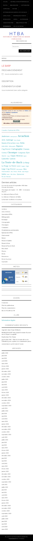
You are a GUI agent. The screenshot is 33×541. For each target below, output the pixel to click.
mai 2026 (4, 358)
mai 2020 (4, 524)
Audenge (9, 140)
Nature (14, 8)
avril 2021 (4, 495)
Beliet (18, 143)
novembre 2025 (6, 374)
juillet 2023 (5, 440)
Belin (22, 143)
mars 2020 (5, 529)
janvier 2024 (5, 424)
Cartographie (25, 5)
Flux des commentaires (8, 308)
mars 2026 (5, 363)
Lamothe (5, 159)
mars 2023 (5, 447)
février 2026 (5, 366)
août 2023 (4, 437)
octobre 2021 (5, 479)
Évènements (7, 26)
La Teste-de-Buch (12, 162)
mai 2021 (4, 492)
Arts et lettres (6, 211)
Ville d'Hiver (13, 174)
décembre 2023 (6, 426)
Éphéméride (20, 174)
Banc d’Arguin (17, 140)
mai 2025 (4, 384)
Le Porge (5, 166)
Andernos (6, 136)
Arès (3, 140)
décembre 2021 (6, 474)
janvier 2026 (5, 369)
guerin (4, 339)
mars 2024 (5, 421)
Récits (3, 254)
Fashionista (12, 538)
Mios (25, 169)
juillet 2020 (5, 519)
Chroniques (5, 225)
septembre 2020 (6, 513)
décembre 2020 (6, 505)
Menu (4, 58)
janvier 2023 (5, 453)
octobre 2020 (6, 511)
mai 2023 (4, 445)
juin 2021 (4, 490)
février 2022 (5, 469)
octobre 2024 (6, 403)
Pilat (12, 171)
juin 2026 (4, 355)
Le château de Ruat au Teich (10, 194)
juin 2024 (4, 413)
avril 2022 (4, 463)
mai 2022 (4, 461)
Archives (4, 209)
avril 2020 (4, 526)
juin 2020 (4, 521)
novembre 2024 (6, 400)
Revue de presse (18, 26)
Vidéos (15, 19)
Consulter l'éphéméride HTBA (10, 130)
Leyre (19, 166)
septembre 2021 (6, 482)
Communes (6, 8)
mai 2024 (4, 416)
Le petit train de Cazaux (16, 344)
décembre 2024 (6, 397)
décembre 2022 (6, 455)
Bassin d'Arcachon (9, 143)
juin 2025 (4, 382)
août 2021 (4, 484)
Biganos (19, 146)
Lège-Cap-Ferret (9, 169)
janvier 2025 (5, 395)
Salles (4, 174)
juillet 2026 (5, 353)
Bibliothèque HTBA (21, 22)
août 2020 (4, 516)
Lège (27, 166)
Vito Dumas (12, 337)
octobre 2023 (5, 432)
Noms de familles (7, 240)
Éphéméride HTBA (7, 233)
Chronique (12, 152)
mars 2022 (5, 466)
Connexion (5, 303)
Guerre (4, 156)
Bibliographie (14, 5)
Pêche (19, 171)
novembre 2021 (6, 476)
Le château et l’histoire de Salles (11, 197)
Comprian (21, 153)
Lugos (23, 166)
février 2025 (5, 392)
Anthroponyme (13, 136)
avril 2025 (4, 387)
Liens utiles (6, 15)
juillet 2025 (5, 379)
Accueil (5, 1)
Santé (8, 174)
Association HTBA (8, 22)
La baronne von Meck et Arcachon (12, 199)
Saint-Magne (25, 171)
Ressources (7, 19)
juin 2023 (4, 442)
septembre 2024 (6, 405)
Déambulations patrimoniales (19, 1)
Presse (15, 171)
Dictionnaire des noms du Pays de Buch (15, 12)
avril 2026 (4, 361)
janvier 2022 (5, 471)
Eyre (28, 153)
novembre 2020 (6, 508)
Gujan (8, 156)
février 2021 (5, 500)
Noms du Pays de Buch (8, 246)
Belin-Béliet (5, 146)
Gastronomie (24, 19)
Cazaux (26, 149)
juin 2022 (4, 458)
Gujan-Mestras (17, 156)
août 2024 (4, 408)
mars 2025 (5, 390)
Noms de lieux (6, 243)
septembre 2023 (6, 434)
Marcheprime (19, 169)
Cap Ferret (6, 149)
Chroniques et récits (19, 15)
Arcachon (23, 136)
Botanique (5, 219)
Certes (4, 153)
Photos (5, 5)
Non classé (5, 248)
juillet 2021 (5, 487)
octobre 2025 (6, 376)
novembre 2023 (6, 429)
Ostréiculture (6, 171)
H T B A (16, 33)
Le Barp (26, 162)
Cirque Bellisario (16, 330)
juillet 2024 (5, 411)
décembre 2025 (6, 371)
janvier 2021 (5, 503)
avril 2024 (4, 419)
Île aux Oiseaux (6, 176)
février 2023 (5, 450)
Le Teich (12, 166)
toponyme (5, 261)
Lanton (12, 159)
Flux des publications (8, 305)
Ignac (25, 156)
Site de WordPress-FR (8, 310)
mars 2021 (4, 497)
